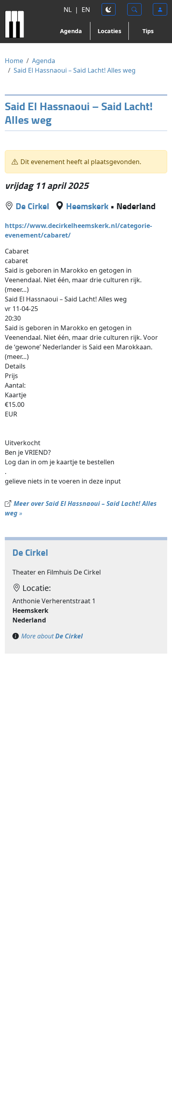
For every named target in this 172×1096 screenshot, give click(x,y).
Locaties (109, 31)
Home (14, 60)
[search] (134, 9)
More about (52, 636)
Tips (148, 31)
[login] (160, 9)
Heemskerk (87, 206)
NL (68, 9)
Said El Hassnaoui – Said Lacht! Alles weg (75, 70)
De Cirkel (32, 206)
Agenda (71, 31)
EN (86, 9)
